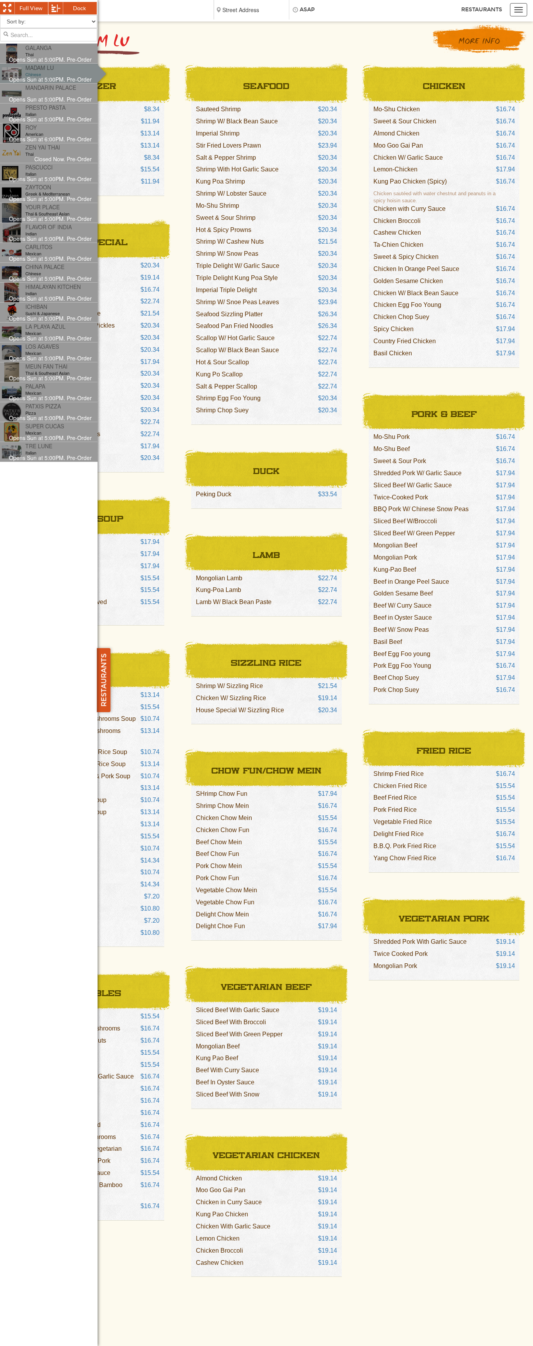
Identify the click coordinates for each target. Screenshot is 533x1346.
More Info (479, 41)
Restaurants (481, 9)
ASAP (307, 9)
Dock (79, 8)
